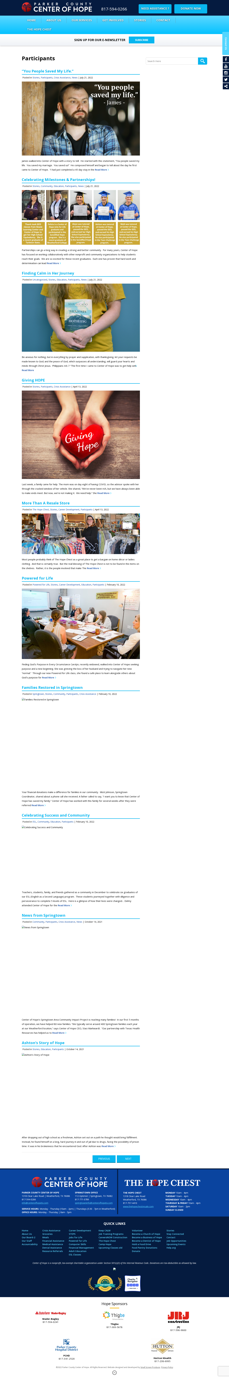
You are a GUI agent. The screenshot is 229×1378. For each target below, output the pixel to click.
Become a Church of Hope (146, 1233)
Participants (47, 77)
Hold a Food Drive (141, 1244)
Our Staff (27, 1240)
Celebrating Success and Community (56, 815)
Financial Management (81, 1247)
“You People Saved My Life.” (48, 71)
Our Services (82, 20)
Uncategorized (40, 279)
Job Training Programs (111, 1233)
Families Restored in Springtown (52, 687)
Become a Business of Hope (147, 1237)
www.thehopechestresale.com (138, 1206)
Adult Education (77, 1251)
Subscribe (141, 40)
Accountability (30, 1244)
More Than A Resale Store (46, 503)
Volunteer (137, 1230)
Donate (136, 1251)
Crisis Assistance (62, 77)
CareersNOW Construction (113, 1237)
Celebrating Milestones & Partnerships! (58, 179)
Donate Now (191, 8)
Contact (163, 20)
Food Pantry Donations (144, 1247)
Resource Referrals (52, 1251)
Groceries (47, 1233)
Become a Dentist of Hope (146, 1240)
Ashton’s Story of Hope (43, 1042)
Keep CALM (104, 1230)
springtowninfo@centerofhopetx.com (94, 1202)
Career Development (68, 509)
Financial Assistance (53, 1240)
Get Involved (113, 20)
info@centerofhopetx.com (35, 1202)
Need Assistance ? (155, 8)
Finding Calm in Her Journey (48, 273)
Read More (100, 169)
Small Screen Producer (150, 1367)
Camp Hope (105, 1244)
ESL (34, 821)
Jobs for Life (75, 1237)
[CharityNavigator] (114, 1282)
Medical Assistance (52, 1244)
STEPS (72, 1233)
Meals (45, 1237)
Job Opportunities (176, 1240)
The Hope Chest (39, 29)
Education (59, 186)
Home (31, 20)
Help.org (171, 1247)
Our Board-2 (28, 1237)
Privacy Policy (167, 1367)
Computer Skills (77, 1244)
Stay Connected (175, 1233)
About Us (53, 20)
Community (46, 186)
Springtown (38, 693)
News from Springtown (43, 915)
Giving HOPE (33, 380)
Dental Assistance (52, 1247)
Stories (140, 20)
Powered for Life (37, 578)
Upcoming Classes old (110, 1247)
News (75, 77)
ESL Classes (75, 1254)
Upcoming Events (176, 1244)
